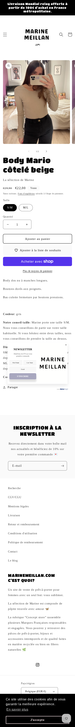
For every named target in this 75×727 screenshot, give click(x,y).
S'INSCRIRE (22, 376)
